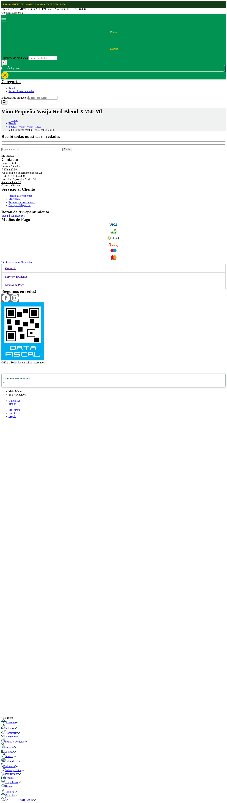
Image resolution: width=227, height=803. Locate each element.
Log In (12, 416)
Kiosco (9, 756)
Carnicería (11, 732)
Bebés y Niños (13, 770)
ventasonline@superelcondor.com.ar (21, 172)
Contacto (10, 268)
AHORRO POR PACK (19, 799)
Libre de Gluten (14, 761)
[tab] (113, 268)
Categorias (14, 400)
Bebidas (9, 728)
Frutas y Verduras (14, 741)
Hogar (8, 786)
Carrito (12, 413)
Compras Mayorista (12, 12)
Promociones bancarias (21, 91)
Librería (9, 791)
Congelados (11, 782)
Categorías (11, 81)
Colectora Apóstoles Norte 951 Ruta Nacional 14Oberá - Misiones (18, 182)
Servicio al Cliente (16, 276)
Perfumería (9, 766)
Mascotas (10, 795)
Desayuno (10, 736)
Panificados (11, 773)
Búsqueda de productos (14, 57)
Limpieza (9, 747)
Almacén (11, 722)
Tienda (12, 88)
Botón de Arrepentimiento (25, 212)
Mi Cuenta (14, 409)
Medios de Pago (14, 284)
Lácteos (8, 751)
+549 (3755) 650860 (13, 175)
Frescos (9, 777)
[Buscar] (4, 62)
